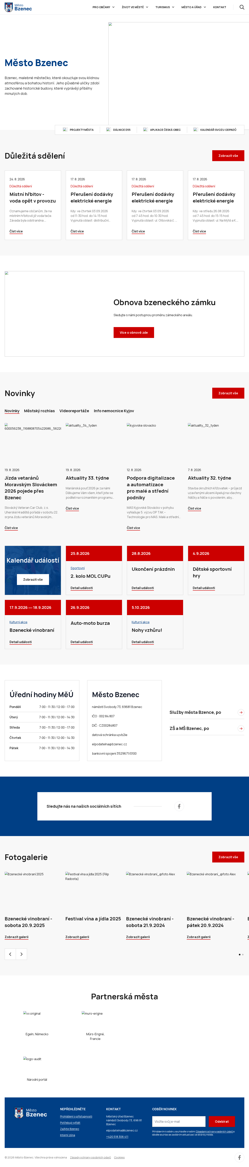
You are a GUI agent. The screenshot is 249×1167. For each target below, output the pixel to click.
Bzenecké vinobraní (32, 630)
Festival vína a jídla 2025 (93, 918)
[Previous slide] (10, 954)
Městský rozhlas (39, 410)
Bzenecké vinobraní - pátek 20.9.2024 (210, 921)
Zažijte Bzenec (69, 1129)
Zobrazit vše (228, 156)
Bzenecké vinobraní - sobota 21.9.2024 (150, 921)
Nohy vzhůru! (147, 630)
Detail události (82, 588)
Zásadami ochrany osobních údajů (214, 1131)
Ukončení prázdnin (153, 569)
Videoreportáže (74, 410)
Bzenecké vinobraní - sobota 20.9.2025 (28, 921)
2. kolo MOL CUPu (90, 576)
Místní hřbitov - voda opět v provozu (33, 197)
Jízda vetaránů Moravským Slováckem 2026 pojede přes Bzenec (31, 488)
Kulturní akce (18, 622)
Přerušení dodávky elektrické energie (92, 197)
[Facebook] (179, 806)
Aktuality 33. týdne (87, 478)
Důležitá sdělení (21, 186)
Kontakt (219, 7)
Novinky (12, 410)
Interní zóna (67, 1135)
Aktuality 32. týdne (209, 478)
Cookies (119, 1157)
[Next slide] (21, 954)
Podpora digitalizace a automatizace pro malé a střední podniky (151, 488)
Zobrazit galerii (16, 937)
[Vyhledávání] (242, 7)
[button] (239, 954)
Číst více (16, 231)
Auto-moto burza (90, 623)
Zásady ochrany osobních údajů (90, 1157)
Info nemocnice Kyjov (114, 410)
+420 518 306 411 (117, 1136)
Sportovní (78, 568)
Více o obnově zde (134, 332)
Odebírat (222, 1121)
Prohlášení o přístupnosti (76, 1116)
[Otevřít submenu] (113, 7)
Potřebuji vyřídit (70, 1122)
